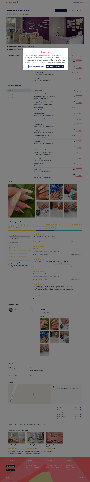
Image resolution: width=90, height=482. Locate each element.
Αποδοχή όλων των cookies (54, 66)
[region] (45, 59)
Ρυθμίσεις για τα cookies (36, 66)
